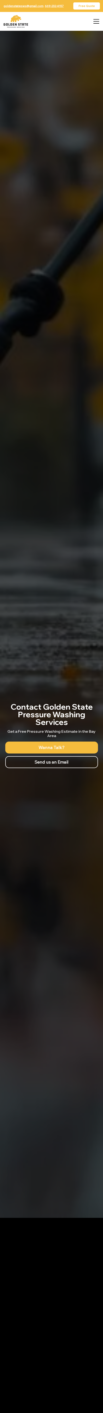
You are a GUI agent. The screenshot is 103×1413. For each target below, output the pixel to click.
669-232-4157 (54, 6)
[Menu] (96, 21)
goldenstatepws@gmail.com (24, 6)
